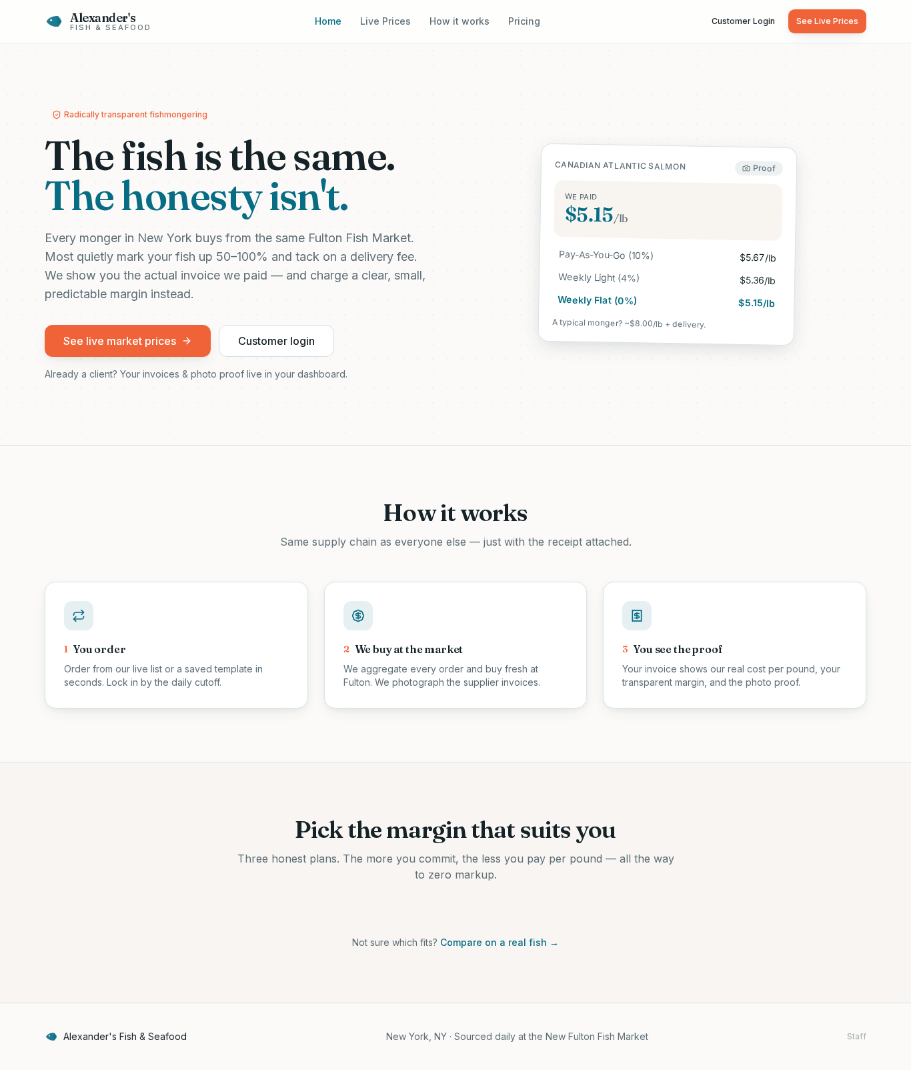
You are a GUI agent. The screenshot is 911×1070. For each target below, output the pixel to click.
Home (328, 21)
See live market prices (119, 341)
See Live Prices (827, 21)
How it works (459, 21)
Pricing (524, 21)
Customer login (276, 341)
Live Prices (385, 21)
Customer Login (743, 21)
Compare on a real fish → (499, 942)
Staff (856, 1036)
